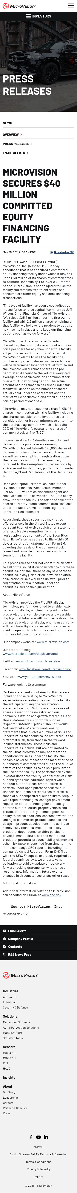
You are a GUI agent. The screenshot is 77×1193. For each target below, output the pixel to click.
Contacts (14, 946)
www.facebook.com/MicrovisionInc (45, 669)
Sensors (9, 1047)
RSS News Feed (19, 954)
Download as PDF (64, 252)
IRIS (5, 1063)
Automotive (11, 997)
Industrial (9, 1002)
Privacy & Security (38, 1169)
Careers (8, 1102)
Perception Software (16, 1022)
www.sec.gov (51, 895)
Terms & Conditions (38, 1161)
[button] (71, 5)
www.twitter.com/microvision (38, 661)
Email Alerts (14, 153)
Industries (10, 991)
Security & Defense (15, 1007)
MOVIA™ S (9, 1058)
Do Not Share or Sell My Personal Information (38, 1154)
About (7, 1086)
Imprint (38, 1176)
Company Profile (20, 939)
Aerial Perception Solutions (21, 1027)
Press (6, 1113)
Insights (9, 1077)
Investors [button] (41, 16)
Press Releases (16, 144)
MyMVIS (38, 1147)
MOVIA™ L (9, 1052)
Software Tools (13, 1038)
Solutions (10, 1016)
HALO (6, 1068)
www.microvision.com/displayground (30, 653)
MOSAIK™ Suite (13, 1032)
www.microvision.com (53, 642)
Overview (11, 135)
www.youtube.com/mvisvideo (39, 677)
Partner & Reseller (15, 1108)
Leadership (10, 1097)
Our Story (9, 1092)
